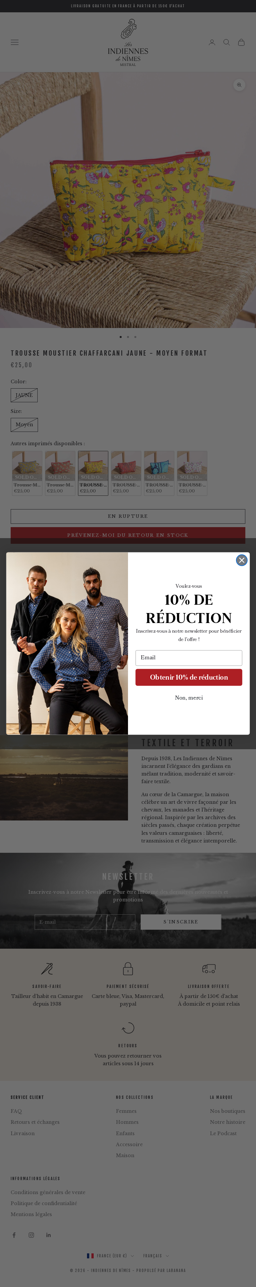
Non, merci (189, 698)
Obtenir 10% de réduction (189, 677)
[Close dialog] (241, 560)
